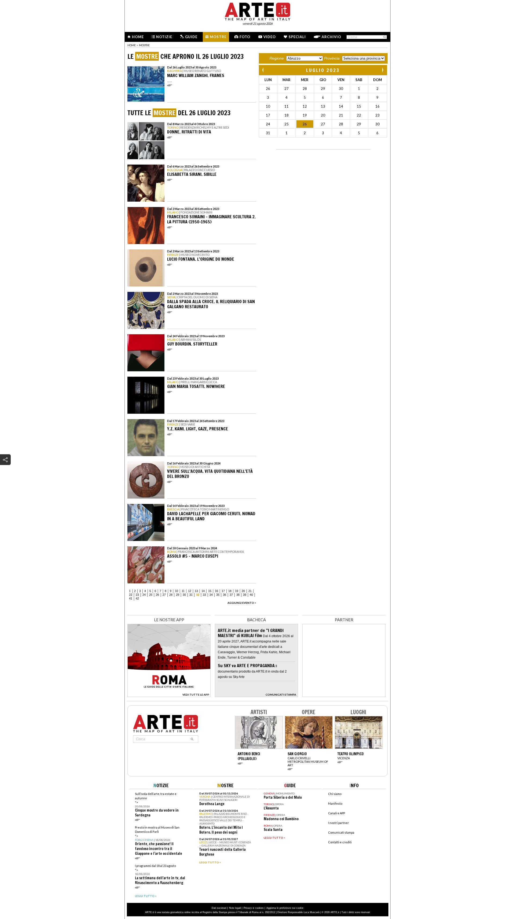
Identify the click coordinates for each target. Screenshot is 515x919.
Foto (245, 37)
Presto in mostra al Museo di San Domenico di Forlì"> (158, 841)
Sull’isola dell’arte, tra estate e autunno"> (157, 805)
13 (196, 591)
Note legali (235, 908)
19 (236, 591)
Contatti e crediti (340, 842)
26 (157, 594)
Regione (277, 58)
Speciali (297, 37)
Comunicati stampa (341, 832)
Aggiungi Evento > (241, 602)
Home (138, 37)
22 (130, 594)
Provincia (332, 58)
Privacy (248, 908)
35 (217, 594)
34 (211, 594)
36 (224, 594)
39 (244, 594)
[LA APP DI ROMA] (169, 695)
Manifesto (335, 803)
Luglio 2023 (323, 70)
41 (130, 598)
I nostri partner (338, 822)
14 (203, 591)
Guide (191, 37)
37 (231, 594)
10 (176, 591)
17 (223, 591)
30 (184, 594)
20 (243, 591)
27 (164, 594)
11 (183, 591)
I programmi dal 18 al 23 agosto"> (160, 874)
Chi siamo (334, 794)
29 (177, 594)
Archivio (331, 37)
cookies (259, 908)
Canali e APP (336, 813)
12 (189, 591)
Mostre (218, 37)
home (131, 45)
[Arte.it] (257, 10)
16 (216, 591)
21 (250, 591)
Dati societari (219, 908)
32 (197, 594)
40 (251, 594)
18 (229, 591)
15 (209, 591)
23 (137, 594)
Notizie (164, 37)
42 (137, 598)
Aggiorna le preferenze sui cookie (284, 908)
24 (144, 594)
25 (150, 594)
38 (238, 594)
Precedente (263, 70)
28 (170, 594)
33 (204, 594)
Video (269, 37)
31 (191, 594)
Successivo (382, 70)
